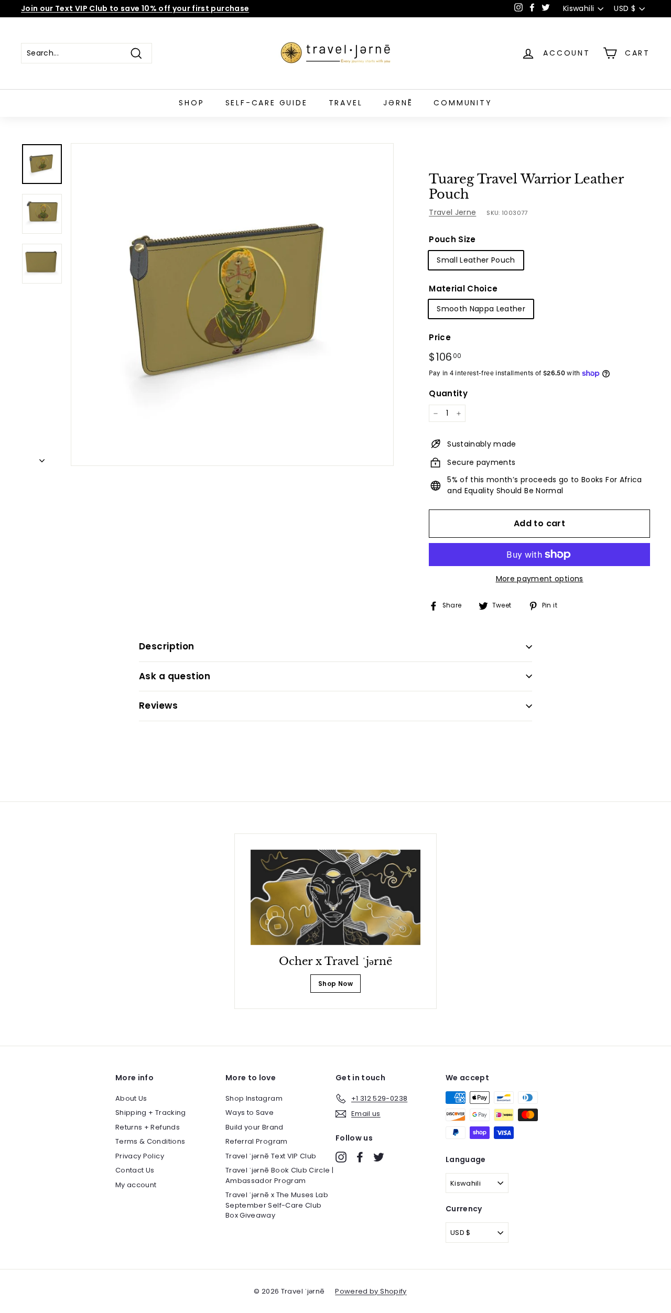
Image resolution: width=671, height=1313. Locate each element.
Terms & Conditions (150, 1141)
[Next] (42, 458)
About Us (131, 1098)
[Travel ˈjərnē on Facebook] (359, 1157)
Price (440, 337)
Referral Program (256, 1141)
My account (136, 1185)
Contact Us (135, 1170)
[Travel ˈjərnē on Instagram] (341, 1157)
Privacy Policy (139, 1156)
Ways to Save (249, 1112)
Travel (346, 102)
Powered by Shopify (370, 1291)
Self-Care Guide (266, 102)
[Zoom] (232, 304)
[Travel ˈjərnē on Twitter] (378, 1157)
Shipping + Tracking (150, 1112)
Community (463, 102)
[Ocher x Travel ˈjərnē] (336, 898)
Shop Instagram (254, 1098)
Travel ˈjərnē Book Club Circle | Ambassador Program (279, 1175)
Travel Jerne (452, 212)
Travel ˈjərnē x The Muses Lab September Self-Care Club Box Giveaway (276, 1205)
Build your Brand (254, 1127)
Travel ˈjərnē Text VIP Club (270, 1156)
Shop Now (335, 983)
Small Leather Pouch (476, 260)
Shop (191, 102)
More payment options (539, 578)
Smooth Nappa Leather (481, 308)
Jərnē (398, 102)
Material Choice (463, 288)
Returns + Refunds (147, 1127)
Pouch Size (452, 239)
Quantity (448, 393)
